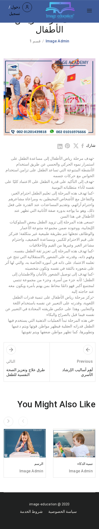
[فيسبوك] (82, 146)
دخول (15, 7)
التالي (10, 361)
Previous (85, 361)
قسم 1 (35, 41)
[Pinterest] (68, 146)
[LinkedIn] (59, 146)
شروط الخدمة (31, 511)
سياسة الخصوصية (62, 511)
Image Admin (57, 41)
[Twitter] (76, 146)
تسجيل (14, 13)
